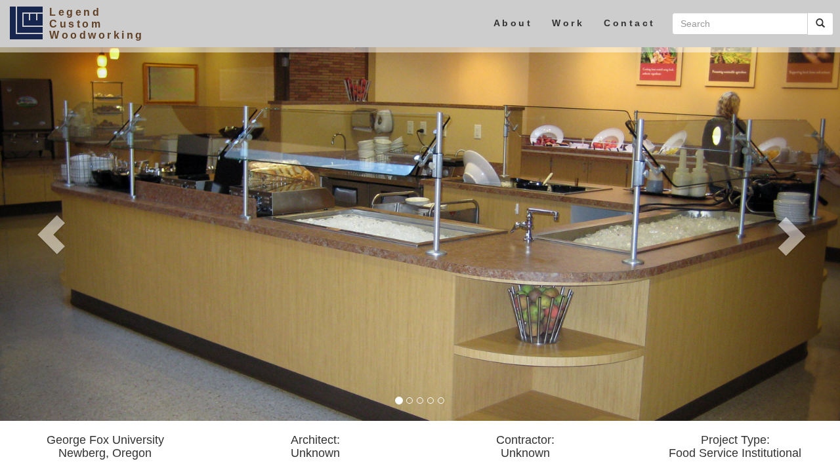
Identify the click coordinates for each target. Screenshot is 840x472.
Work (568, 23)
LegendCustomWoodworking (96, 24)
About (513, 23)
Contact (630, 23)
